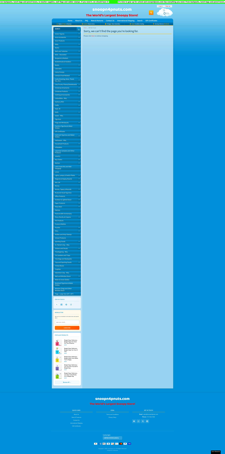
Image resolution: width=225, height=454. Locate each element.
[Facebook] (61, 305)
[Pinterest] (66, 305)
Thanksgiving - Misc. (61, 252)
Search (140, 20)
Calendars (58, 69)
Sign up (167, 6)
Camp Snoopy (59, 72)
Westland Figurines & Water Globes (64, 284)
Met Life (68, 182)
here (93, 36)
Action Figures (68, 34)
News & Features (76, 417)
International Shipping (125, 20)
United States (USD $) (111, 438)
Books (68, 65)
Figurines (58, 119)
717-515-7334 (151, 417)
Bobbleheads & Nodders (63, 62)
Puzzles (68, 227)
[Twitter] (57, 305)
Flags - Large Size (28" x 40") (64, 294)
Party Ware (68, 207)
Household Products (68, 144)
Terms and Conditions (112, 414)
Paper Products (68, 203)
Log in (161, 6)
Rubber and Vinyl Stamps (63, 234)
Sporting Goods (68, 241)
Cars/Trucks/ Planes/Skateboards (68, 84)
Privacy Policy (112, 417)
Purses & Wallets (60, 224)
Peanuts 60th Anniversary (63, 214)
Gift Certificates (151, 20)
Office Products (68, 196)
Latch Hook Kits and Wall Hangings (63, 168)
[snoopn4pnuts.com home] (112, 405)
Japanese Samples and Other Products (64, 152)
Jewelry (68, 156)
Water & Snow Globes (62, 280)
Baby (68, 44)
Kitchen (68, 163)
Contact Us (110, 20)
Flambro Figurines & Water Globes (63, 127)
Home (70, 20)
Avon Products (60, 41)
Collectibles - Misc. (61, 98)
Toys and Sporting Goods (68, 262)
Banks (57, 48)
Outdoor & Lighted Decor (68, 200)
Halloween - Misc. (61, 140)
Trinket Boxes (59, 266)
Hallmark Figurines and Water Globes (68, 136)
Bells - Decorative (60, 55)
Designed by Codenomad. (112, 450)
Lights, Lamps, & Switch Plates (68, 175)
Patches (57, 210)
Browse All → (67, 382)
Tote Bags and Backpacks (63, 259)
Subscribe (67, 328)
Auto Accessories (68, 37)
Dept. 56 (57, 109)
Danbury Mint (68, 102)
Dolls (68, 112)
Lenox (57, 172)
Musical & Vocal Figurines (63, 193)
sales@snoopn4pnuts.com (150, 414)
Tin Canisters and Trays (62, 255)
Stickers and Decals (68, 248)
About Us (78, 20)
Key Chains (68, 160)
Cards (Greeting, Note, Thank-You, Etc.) (68, 80)
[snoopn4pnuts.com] (112, 12)
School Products (60, 238)
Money (57, 186)
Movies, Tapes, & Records (68, 189)
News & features (97, 20)
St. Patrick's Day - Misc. (62, 245)
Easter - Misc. (59, 116)
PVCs (68, 231)
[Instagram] (71, 305)
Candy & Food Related (68, 76)
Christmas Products (68, 91)
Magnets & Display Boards (68, 179)
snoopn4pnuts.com (111, 448)
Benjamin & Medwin (61, 58)
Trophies (58, 269)
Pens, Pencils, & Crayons (68, 217)
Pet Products (59, 221)
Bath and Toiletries (68, 51)
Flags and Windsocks (68, 123)
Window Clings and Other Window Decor (63, 289)
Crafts (68, 105)
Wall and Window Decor (68, 276)
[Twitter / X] (143, 421)
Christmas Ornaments (68, 88)
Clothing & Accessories (68, 95)
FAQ (86, 20)
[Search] (79, 29)
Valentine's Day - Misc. (62, 273)
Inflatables (58, 147)
